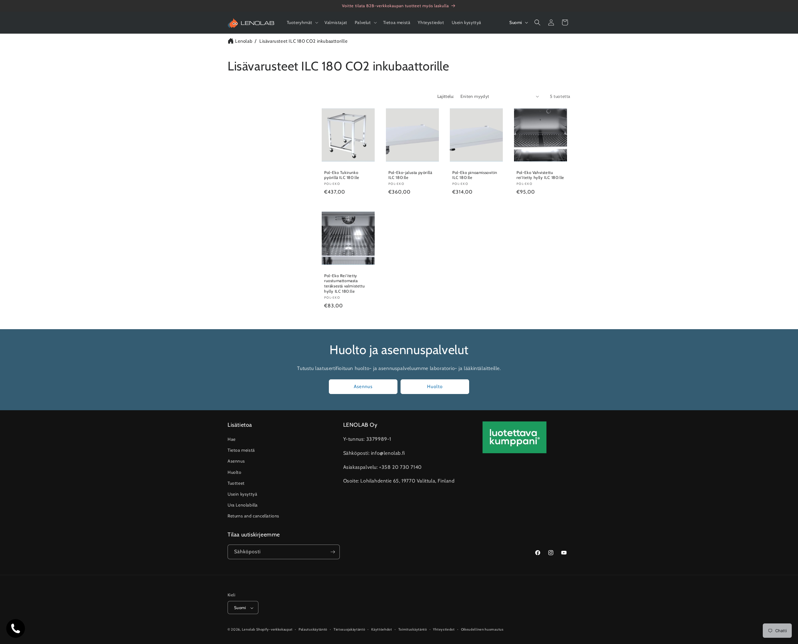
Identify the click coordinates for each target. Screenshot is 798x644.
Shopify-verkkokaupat (274, 629)
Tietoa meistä (241, 450)
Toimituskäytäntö (412, 629)
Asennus (363, 386)
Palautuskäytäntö (313, 629)
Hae (232, 439)
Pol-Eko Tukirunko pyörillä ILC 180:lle (341, 175)
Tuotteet (236, 483)
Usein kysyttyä (242, 494)
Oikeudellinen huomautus (482, 629)
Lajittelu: (445, 96)
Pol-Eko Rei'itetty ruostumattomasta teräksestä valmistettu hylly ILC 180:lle (344, 283)
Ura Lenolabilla (243, 505)
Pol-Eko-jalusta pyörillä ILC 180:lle (410, 175)
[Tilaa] (332, 552)
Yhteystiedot (443, 629)
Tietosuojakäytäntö (349, 629)
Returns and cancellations (253, 516)
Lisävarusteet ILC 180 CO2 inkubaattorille (303, 41)
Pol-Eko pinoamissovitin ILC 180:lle (474, 175)
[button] (302, 22)
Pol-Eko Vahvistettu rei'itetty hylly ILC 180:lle (540, 175)
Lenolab (243, 41)
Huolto (435, 386)
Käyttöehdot (381, 629)
